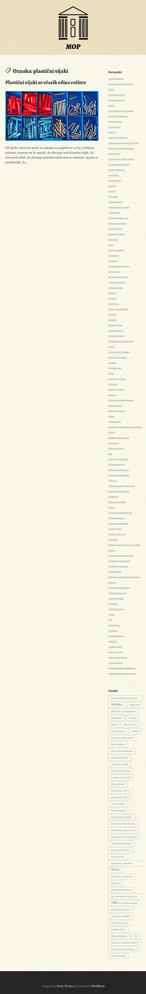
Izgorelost (114, 213)
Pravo (111, 416)
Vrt (110, 620)
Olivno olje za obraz (119, 352)
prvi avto (116, 870)
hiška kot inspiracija (122, 751)
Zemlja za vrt (115, 652)
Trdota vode (114, 572)
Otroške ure (114, 368)
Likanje (112, 298)
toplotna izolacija (121, 910)
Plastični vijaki (117, 379)
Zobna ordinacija (117, 657)
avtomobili (116, 718)
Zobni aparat (115, 663)
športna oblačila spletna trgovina (124, 699)
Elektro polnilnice (118, 164)
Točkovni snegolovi (119, 561)
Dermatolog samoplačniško (123, 143)
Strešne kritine (117, 534)
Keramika (113, 256)
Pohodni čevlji (116, 389)
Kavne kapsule (116, 250)
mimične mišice (119, 810)
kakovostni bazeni (121, 771)
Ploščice (113, 384)
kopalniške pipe (119, 797)
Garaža (112, 186)
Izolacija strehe (117, 223)
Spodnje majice (116, 518)
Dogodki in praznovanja (121, 148)
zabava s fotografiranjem (124, 943)
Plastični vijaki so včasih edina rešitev (45, 82)
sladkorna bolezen (121, 890)
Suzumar (113, 540)
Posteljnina (115, 406)
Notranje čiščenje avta (121, 341)
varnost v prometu (121, 916)
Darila (111, 132)
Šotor (111, 507)
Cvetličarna (115, 122)
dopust (135, 731)
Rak (110, 454)
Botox (111, 105)
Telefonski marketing (120, 556)
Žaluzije (112, 631)
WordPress (98, 986)
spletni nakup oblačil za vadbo (124, 897)
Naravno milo (115, 331)
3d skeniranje (115, 79)
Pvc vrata (113, 443)
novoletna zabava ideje (123, 830)
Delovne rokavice (117, 138)
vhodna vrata (118, 929)
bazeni (132, 718)
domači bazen (118, 731)
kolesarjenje (118, 784)
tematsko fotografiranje (124, 903)
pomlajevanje (118, 857)
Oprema (112, 363)
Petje (111, 373)
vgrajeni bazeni (119, 923)
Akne (111, 89)
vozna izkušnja (119, 936)
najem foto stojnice (121, 817)
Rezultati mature (118, 459)
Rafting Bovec (116, 448)
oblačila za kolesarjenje (124, 837)
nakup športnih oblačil (123, 824)
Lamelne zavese (116, 282)
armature (135, 705)
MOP (73, 46)
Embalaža (113, 175)
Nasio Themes (65, 986)
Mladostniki (115, 325)
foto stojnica (118, 744)
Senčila (112, 481)
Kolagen (112, 261)
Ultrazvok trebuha (119, 588)
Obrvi (111, 347)
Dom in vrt (114, 154)
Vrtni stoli (114, 625)
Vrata (111, 615)
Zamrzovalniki (116, 636)
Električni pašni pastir (121, 159)
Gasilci (112, 191)
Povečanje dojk (116, 411)
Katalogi (113, 239)
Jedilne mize (115, 229)
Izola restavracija (118, 218)
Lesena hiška (115, 288)
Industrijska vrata (118, 207)
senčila (115, 883)
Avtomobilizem (116, 95)
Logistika (113, 304)
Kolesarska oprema (118, 266)
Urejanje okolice (117, 593)
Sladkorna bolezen (118, 491)
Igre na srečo (115, 202)
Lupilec (112, 314)
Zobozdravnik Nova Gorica (122, 673)
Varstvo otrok (116, 598)
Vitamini (113, 604)
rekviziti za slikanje (122, 877)
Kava (110, 245)
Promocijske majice (118, 438)
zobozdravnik (118, 956)
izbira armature (119, 758)
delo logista (130, 725)
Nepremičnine (116, 336)
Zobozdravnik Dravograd (121, 668)
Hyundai (113, 197)
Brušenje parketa (117, 116)
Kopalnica (113, 272)
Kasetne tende (116, 234)
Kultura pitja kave (118, 277)
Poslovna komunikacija (121, 400)
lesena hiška (118, 804)
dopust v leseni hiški (122, 738)
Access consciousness (120, 84)
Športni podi (115, 529)
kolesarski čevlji (120, 791)
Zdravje (112, 641)
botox (114, 725)
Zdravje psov (115, 647)
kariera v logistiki (121, 777)
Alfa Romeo (117, 705)
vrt (135, 936)
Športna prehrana (118, 523)
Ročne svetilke (116, 465)
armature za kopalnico (123, 711)
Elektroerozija (116, 170)
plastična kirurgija (121, 844)
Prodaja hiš (114, 422)
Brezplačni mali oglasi (121, 111)
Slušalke (113, 497)
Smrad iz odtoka (117, 502)
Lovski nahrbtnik (118, 309)
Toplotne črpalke (118, 566)
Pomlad (112, 395)
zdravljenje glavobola (123, 949)
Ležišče (112, 293)
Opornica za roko (117, 357)
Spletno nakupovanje (120, 513)
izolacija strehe (120, 764)
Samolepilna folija (118, 470)
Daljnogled (114, 127)
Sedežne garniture (118, 475)
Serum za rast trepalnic (121, 486)
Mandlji (112, 320)
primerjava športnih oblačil (121, 864)
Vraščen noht (116, 609)
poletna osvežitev (121, 850)
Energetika (114, 181)
